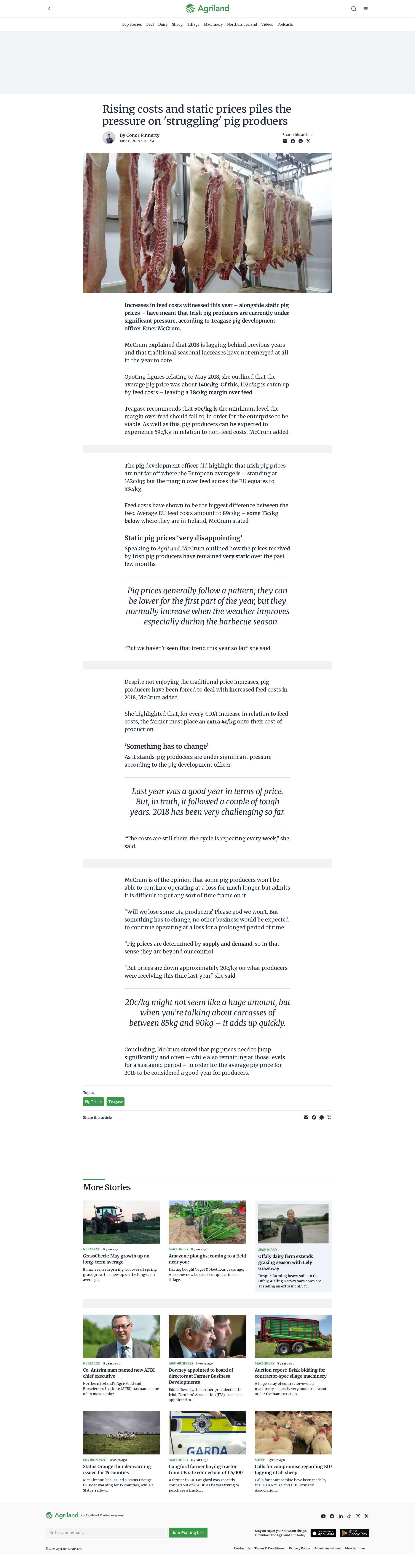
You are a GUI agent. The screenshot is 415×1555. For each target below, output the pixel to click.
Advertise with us (327, 1548)
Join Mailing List (188, 1532)
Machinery (213, 24)
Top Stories (132, 24)
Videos (267, 24)
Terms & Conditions (269, 1548)
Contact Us (242, 1548)
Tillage (193, 24)
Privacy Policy (299, 1548)
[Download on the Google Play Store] (354, 1533)
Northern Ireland (242, 24)
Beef (150, 24)
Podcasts (285, 24)
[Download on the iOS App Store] (323, 1533)
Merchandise (355, 1548)
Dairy (163, 24)
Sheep (177, 24)
